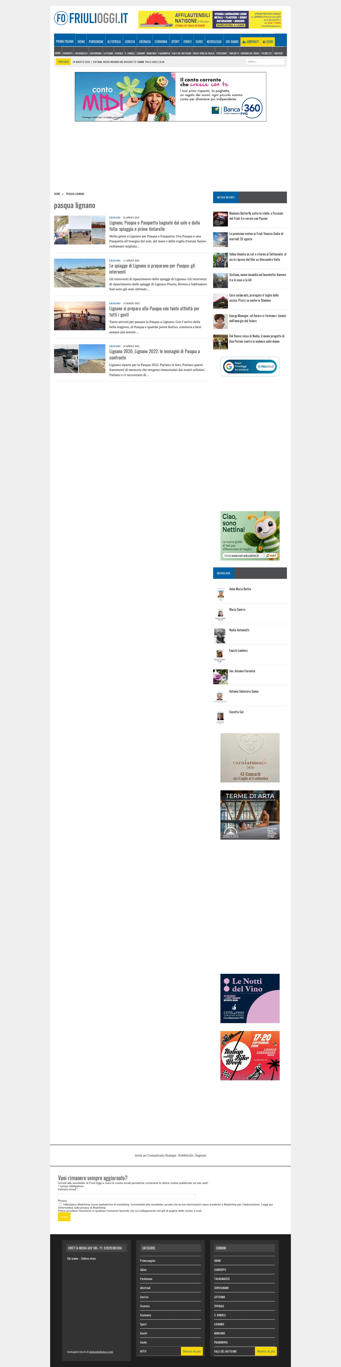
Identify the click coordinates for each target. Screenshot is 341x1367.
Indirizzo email (68, 1189)
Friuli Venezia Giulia (203, 53)
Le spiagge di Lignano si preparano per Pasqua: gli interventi (152, 268)
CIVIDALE (119, 53)
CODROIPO (67, 53)
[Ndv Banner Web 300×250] (250, 1020)
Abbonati (252, 41)
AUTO (143, 1351)
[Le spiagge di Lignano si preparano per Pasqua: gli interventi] (79, 285)
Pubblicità (185, 1155)
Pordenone (96, 41)
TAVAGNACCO (81, 53)
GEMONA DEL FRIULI (250, 53)
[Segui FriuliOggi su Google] (250, 366)
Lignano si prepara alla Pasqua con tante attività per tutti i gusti (154, 311)
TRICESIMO (221, 53)
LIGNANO (141, 53)
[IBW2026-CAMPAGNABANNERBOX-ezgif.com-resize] (250, 1077)
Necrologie (214, 41)
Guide (199, 41)
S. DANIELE (130, 53)
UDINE (58, 53)
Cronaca (145, 41)
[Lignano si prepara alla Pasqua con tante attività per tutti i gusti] (79, 327)
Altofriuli (114, 41)
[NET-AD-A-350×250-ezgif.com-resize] (250, 558)
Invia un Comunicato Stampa (155, 1155)
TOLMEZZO (266, 53)
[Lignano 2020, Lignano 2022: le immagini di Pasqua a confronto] (79, 370)
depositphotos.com (101, 1352)
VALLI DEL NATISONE (181, 53)
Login (269, 41)
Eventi (188, 41)
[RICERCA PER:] (265, 61)
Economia (161, 41)
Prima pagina (65, 41)
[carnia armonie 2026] (250, 780)
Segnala (200, 1155)
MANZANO (151, 53)
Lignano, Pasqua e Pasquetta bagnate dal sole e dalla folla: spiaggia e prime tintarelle (154, 225)
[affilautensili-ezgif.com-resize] (210, 26)
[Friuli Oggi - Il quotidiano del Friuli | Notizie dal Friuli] (91, 18)
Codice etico (88, 1258)
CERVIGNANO (95, 53)
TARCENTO (234, 53)
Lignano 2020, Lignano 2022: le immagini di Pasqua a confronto (154, 354)
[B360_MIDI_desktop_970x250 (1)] (170, 119)
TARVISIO (278, 53)
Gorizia (130, 41)
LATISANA (108, 53)
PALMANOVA (164, 53)
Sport (175, 41)
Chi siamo (232, 41)
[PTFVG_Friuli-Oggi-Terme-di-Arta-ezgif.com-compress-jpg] (250, 837)
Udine (81, 41)
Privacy (62, 1200)
